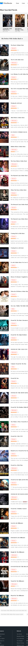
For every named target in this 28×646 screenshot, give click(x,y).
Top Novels (19, 634)
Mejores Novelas (20, 643)
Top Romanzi (20, 640)
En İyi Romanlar (20, 638)
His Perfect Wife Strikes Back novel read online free (13, 610)
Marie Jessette (5, 31)
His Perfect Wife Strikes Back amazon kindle (12, 614)
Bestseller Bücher (20, 636)
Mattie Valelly (17, 31)
